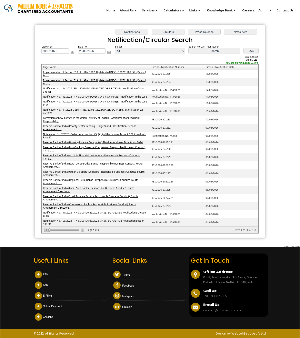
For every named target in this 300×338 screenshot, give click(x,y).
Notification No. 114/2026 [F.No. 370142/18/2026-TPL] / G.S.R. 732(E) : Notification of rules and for (94, 90)
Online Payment (52, 306)
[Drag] (49, 230)
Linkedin (126, 306)
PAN (45, 274)
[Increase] (82, 230)
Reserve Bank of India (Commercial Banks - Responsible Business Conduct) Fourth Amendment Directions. (89, 206)
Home (110, 10)
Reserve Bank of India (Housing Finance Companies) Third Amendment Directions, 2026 (93, 142)
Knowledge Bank (220, 10)
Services (149, 10)
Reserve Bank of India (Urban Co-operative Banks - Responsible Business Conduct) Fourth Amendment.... (93, 173)
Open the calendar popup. (72, 52)
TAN (45, 285)
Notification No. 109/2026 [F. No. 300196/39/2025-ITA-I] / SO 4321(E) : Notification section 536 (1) (93, 222)
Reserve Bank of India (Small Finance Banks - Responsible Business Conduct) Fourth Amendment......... (90, 198)
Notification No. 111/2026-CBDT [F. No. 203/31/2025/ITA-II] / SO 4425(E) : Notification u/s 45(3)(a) (93, 111)
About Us (127, 10)
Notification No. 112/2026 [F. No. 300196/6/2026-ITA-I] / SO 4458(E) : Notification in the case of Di (95, 103)
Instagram (127, 296)
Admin (263, 10)
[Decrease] (46, 230)
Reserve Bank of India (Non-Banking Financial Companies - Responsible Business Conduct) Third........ (94, 149)
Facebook (127, 285)
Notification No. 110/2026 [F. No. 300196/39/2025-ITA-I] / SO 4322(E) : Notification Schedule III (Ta (95, 214)
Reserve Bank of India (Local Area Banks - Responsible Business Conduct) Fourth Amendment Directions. (88, 189)
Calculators (172, 10)
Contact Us (285, 10)
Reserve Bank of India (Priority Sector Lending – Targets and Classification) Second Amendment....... (89, 127)
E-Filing (47, 295)
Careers (248, 10)
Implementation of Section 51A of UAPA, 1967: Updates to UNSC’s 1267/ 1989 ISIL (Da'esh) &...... (94, 73)
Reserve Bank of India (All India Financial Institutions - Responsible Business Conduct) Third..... (91, 157)
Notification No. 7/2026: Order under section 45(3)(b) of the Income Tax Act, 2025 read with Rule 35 (94, 135)
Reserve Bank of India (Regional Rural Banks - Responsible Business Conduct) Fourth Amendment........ (90, 181)
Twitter (125, 275)
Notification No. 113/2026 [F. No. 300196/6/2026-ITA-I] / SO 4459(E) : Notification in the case (95, 96)
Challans (48, 316)
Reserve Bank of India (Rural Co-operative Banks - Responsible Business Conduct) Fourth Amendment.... (93, 165)
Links (193, 10)
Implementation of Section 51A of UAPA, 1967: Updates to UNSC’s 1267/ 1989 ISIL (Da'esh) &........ (94, 82)
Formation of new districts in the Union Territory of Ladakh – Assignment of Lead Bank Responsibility (91, 119)
